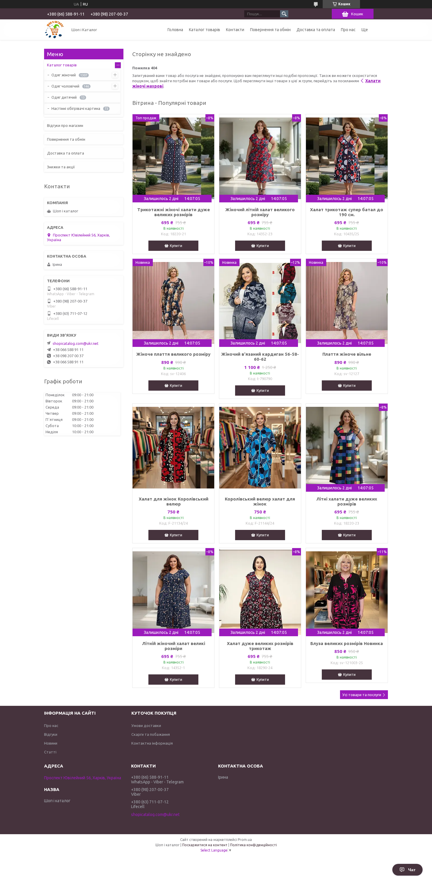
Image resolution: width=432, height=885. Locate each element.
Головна (175, 29)
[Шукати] (284, 13)
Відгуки (50, 734)
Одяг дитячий (64, 97)
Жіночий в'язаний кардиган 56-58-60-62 (260, 357)
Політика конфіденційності (253, 845)
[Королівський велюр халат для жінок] (260, 448)
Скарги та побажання (150, 734)
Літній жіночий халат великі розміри (173, 646)
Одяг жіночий (63, 75)
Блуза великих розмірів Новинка (346, 643)
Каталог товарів (204, 29)
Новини (50, 743)
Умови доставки (146, 725)
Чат (412, 869)
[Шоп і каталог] (54, 29)
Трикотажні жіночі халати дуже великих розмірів (173, 212)
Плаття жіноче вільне (346, 354)
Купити (176, 245)
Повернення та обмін (270, 29)
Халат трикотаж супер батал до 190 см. (346, 212)
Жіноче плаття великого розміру (173, 354)
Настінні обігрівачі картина (75, 108)
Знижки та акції (61, 167)
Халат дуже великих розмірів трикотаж (260, 646)
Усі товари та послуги (361, 695)
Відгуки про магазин (65, 125)
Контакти (235, 29)
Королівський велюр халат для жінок (260, 501)
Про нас (348, 29)
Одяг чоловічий (65, 86)
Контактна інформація (152, 743)
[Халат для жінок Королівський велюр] (173, 448)
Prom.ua (245, 840)
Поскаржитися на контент (204, 845)
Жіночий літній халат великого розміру (260, 212)
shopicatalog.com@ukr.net (75, 343)
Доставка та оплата (316, 29)
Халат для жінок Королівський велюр (173, 501)
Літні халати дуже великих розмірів (346, 501)
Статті (50, 752)
